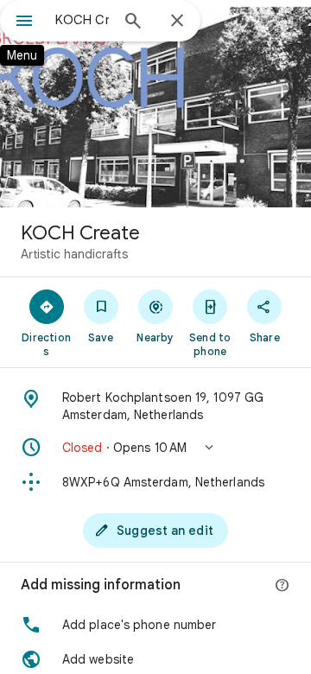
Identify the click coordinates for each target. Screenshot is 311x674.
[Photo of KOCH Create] (155, 103)
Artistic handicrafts (74, 254)
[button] (155, 447)
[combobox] (82, 20)
